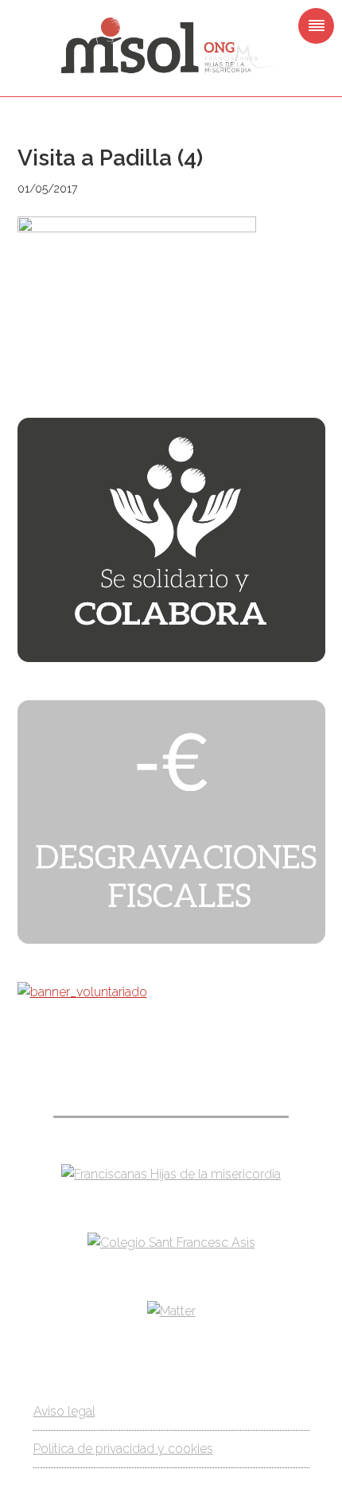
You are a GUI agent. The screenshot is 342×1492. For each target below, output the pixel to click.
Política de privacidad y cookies (123, 1448)
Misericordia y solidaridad (171, 46)
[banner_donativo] (171, 657)
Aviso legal (64, 1411)
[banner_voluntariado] (82, 991)
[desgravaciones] (171, 939)
